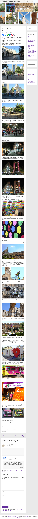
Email (3, 495)
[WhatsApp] (8, 35)
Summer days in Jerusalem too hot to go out (32, 37)
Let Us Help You (31, 79)
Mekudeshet (4, 430)
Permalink (10, 446)
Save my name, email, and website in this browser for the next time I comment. (12, 505)
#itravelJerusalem (12, 426)
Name (3, 491)
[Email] (14, 35)
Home (28, 1)
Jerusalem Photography (11, 429)
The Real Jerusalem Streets (11, 1)
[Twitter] (5, 35)
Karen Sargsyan (18, 429)
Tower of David (11, 430)
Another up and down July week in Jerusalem (31, 55)
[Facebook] (3, 35)
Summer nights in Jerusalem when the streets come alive (32, 51)
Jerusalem (5, 426)
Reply (22, 467)
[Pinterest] (12, 35)
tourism (7, 430)
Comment (4, 480)
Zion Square (16, 430)
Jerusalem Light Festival (7, 177)
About (33, 1)
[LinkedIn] (10, 35)
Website (3, 499)
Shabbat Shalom (4, 435)
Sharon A (10, 32)
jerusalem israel (4, 429)
